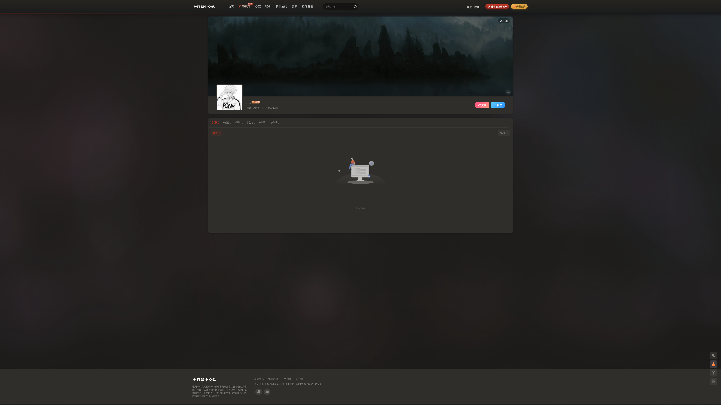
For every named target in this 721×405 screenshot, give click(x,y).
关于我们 (300, 378)
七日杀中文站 (287, 384)
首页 (231, 6)
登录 (469, 7)
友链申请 (259, 378)
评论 (239, 122)
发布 (216, 133)
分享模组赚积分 (499, 6)
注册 (477, 7)
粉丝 (275, 122)
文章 (215, 122)
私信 (499, 105)
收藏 (227, 122)
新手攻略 (281, 6)
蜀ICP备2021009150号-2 (308, 384)
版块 (251, 122)
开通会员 (520, 6)
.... (248, 102)
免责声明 (273, 378)
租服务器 (307, 6)
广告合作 (287, 378)
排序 (502, 133)
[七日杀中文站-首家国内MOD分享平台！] (204, 379)
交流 (258, 6)
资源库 (246, 6)
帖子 (263, 122)
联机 (268, 6)
